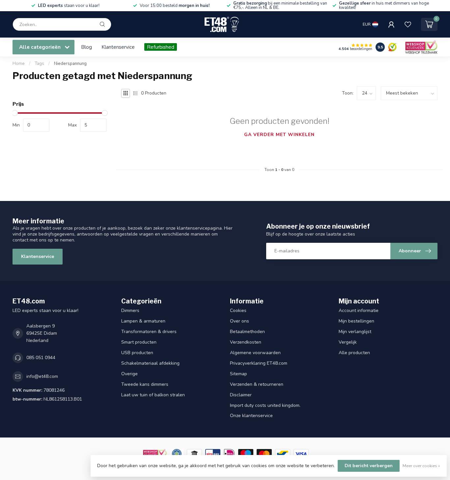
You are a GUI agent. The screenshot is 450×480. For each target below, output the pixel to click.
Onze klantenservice (251, 415)
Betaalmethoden (247, 331)
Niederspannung (70, 64)
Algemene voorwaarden (255, 353)
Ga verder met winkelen (279, 134)
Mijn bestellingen (356, 321)
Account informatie (359, 310)
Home (19, 64)
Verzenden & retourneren (256, 384)
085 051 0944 (40, 357)
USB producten (137, 353)
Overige (129, 374)
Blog (86, 46)
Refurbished (160, 46)
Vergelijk (348, 342)
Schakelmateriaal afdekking (150, 363)
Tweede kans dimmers (144, 384)
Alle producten (354, 353)
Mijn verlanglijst (355, 331)
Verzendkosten (245, 342)
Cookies (238, 310)
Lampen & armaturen (143, 321)
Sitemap (238, 374)
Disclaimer (241, 395)
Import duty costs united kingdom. (265, 405)
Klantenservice (118, 46)
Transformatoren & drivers (149, 331)
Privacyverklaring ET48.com (258, 363)
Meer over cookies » (421, 465)
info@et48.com (42, 376)
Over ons (239, 321)
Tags (39, 64)
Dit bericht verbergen (369, 466)
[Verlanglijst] (408, 24)
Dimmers (130, 310)
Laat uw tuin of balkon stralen (153, 395)
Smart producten (138, 342)
